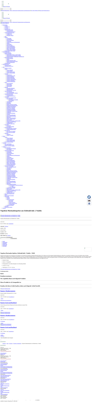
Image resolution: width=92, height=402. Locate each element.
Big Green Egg (7, 130)
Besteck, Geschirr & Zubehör (12, 104)
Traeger (6, 69)
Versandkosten (10, 223)
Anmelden (7, 2)
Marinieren (8, 183)
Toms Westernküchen (8, 91)
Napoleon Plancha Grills (11, 75)
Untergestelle (9, 38)
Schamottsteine (9, 39)
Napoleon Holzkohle (10, 76)
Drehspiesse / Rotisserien (11, 107)
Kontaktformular (7, 63)
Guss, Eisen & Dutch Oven (9, 144)
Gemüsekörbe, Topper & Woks (12, 111)
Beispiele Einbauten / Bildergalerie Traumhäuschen (15, 56)
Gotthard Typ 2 (9, 33)
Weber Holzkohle (10, 83)
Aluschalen (9, 102)
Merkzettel (15, 3)
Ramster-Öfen (2, 354)
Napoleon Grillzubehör (11, 80)
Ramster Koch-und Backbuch (8, 302)
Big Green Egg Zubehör (11, 132)
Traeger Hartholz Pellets (11, 72)
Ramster (8, 197)
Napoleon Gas (9, 74)
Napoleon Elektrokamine (11, 81)
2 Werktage (6, 226)
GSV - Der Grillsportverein (11, 97)
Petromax (4, 142)
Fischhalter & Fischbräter (11, 109)
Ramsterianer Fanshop (8, 207)
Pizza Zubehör (9, 119)
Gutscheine (6, 206)
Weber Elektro (9, 84)
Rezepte (1, 365)
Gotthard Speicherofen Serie (9, 32)
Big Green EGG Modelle (11, 131)
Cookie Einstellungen (4, 387)
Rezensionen (5, 245)
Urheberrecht (33, 400)
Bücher (6, 194)
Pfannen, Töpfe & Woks (11, 118)
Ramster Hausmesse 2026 (11, 60)
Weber (6, 82)
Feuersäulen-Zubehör (10, 126)
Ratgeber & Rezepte (8, 53)
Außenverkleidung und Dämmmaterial (13, 42)
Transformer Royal (10, 30)
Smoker (4, 136)
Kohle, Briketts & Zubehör (11, 116)
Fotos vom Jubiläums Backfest (5, 375)
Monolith (6, 87)
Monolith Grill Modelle (11, 88)
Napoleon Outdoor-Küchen (11, 79)
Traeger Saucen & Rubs (11, 71)
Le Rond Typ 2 (7, 26)
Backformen (9, 103)
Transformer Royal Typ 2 (11, 31)
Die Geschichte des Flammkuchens (6, 367)
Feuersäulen (7, 124)
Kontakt (1, 384)
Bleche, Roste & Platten (11, 162)
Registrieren (9, 1)
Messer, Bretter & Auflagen (11, 184)
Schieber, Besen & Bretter (11, 49)
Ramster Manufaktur (6, 51)
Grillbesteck (9, 112)
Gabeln (12, 186)
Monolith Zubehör (10, 89)
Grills (3, 67)
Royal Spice (11, 201)
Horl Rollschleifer (10, 98)
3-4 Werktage (2, 321)
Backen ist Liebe (9, 45)
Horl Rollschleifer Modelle (13, 99)
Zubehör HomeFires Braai (11, 129)
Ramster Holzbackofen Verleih (10, 50)
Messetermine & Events (9, 57)
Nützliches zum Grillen (11, 123)
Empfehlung (5, 243)
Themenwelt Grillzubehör (9, 165)
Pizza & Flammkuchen (10, 46)
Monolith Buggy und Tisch (11, 90)
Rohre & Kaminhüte (10, 40)
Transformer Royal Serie (9, 29)
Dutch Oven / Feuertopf (11, 108)
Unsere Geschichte (8, 52)
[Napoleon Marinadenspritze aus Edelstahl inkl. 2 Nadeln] (10, 215)
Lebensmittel (7, 196)
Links (1, 386)
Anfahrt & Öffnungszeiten (4, 385)
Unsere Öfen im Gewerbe (4, 376)
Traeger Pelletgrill (10, 138)
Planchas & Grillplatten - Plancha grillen (13, 120)
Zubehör (6, 37)
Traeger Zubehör (9, 139)
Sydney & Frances (12, 202)
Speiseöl (8, 198)
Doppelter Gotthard (10, 35)
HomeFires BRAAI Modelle (11, 128)
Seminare (4, 208)
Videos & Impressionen (11, 62)
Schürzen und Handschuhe (11, 121)
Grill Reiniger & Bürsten (11, 113)
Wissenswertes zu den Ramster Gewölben (14, 55)
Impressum (28, 400)
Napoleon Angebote (8, 68)
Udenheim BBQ (11, 204)
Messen (8, 59)
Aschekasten (9, 41)
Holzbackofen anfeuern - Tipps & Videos (14, 54)
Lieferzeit (2, 382)
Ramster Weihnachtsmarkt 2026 (12, 61)
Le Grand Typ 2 (7, 28)
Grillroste (8, 114)
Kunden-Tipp (5, 244)
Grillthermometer (10, 122)
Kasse (8, 5)
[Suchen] (10, 8)
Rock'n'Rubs (11, 200)
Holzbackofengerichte (4, 363)
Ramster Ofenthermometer (7, 291)
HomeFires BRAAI (8, 127)
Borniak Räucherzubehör (9, 141)
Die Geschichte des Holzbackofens (6, 366)
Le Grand (6, 27)
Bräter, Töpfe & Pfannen (11, 48)
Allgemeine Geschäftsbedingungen (6, 400)
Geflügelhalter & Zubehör (11, 110)
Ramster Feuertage (10, 58)
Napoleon (6, 73)
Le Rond (6, 25)
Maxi (5, 36)
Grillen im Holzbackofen (11, 161)
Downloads (4, 246)
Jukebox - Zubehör (10, 135)
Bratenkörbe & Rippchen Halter (12, 105)
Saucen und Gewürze (10, 199)
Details (4, 241)
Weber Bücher (9, 86)
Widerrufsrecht (15, 400)
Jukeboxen (6, 133)
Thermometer (9, 44)
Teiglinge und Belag (10, 205)
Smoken (8, 43)
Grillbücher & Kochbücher (11, 106)
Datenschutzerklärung (22, 400)
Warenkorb (9, 4)
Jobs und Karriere (3, 353)
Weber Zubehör (9, 85)
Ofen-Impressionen (3, 377)
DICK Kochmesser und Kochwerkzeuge (16, 185)
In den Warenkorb (14, 238)
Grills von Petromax (8, 143)
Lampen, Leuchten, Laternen (9, 145)
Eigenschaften (5, 242)
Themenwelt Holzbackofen (9, 150)
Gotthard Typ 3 (9, 34)
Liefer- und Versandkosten (4, 383)
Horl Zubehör (11, 100)
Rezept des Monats (3, 364)
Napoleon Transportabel (11, 78)
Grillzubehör (7, 96)
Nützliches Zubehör (10, 158)
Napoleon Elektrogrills (10, 77)
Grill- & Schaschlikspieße (11, 115)
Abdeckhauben (9, 101)
